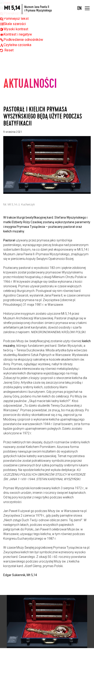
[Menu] (87, 9)
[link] (14, 18)
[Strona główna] (28, 9)
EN (79, 8)
